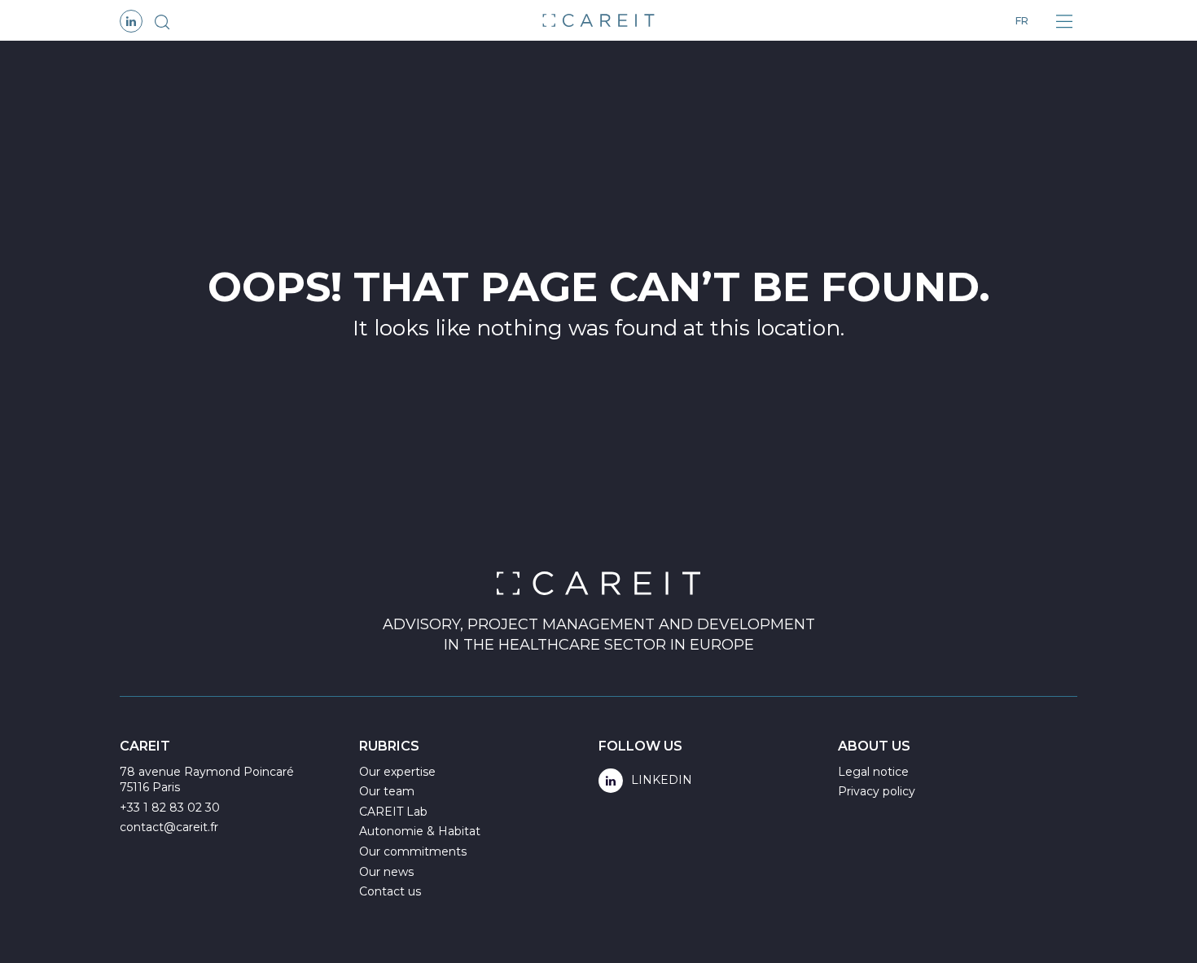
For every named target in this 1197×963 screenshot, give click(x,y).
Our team (386, 791)
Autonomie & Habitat (419, 831)
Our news (386, 872)
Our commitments (413, 851)
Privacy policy (876, 791)
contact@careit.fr (169, 827)
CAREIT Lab (393, 811)
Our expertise (397, 771)
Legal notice (873, 771)
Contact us (390, 891)
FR (1021, 21)
